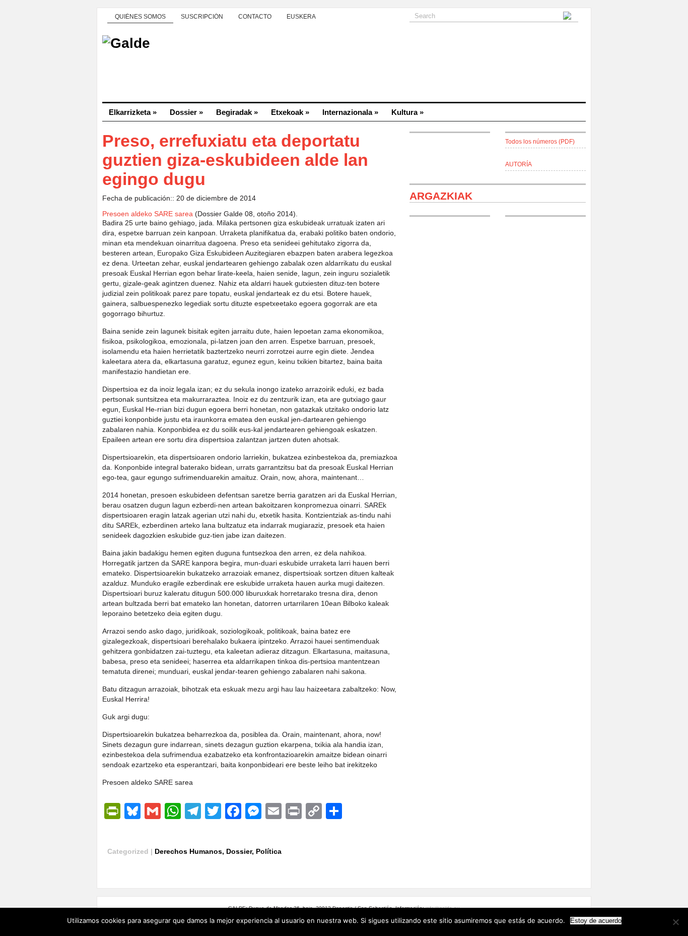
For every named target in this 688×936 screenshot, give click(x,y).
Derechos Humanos (188, 851)
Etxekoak (290, 112)
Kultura (407, 112)
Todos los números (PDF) (540, 141)
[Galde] (344, 65)
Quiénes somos (140, 16)
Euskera (301, 16)
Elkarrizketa (133, 112)
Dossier (186, 112)
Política (269, 851)
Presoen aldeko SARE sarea (147, 214)
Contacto (254, 16)
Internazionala (350, 112)
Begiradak (237, 112)
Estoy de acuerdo (596, 920)
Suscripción (202, 16)
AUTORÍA (518, 164)
